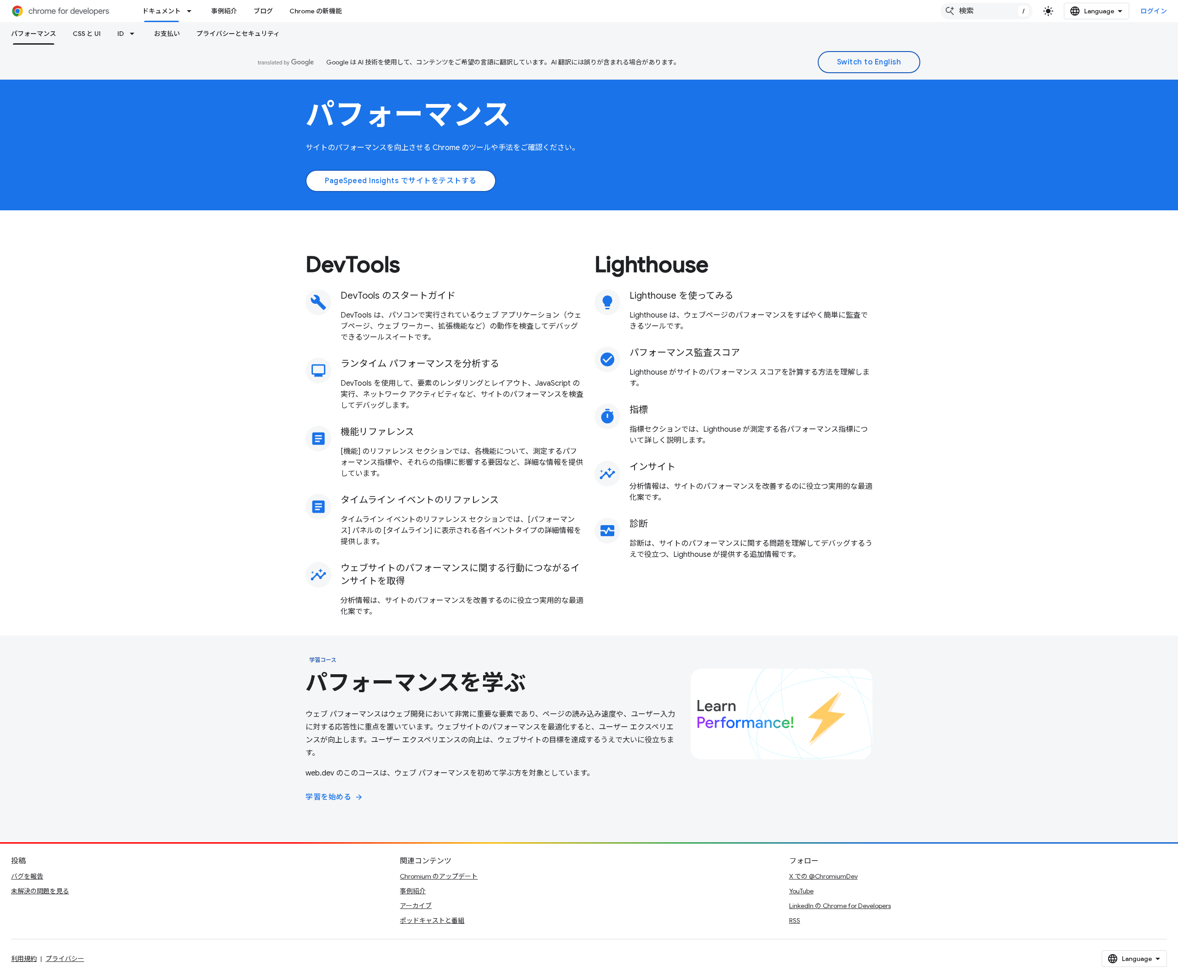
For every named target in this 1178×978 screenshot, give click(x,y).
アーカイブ (416, 906)
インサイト (652, 467)
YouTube (801, 891)
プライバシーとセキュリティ (238, 33)
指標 (638, 410)
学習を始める (334, 797)
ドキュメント (161, 11)
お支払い (167, 33)
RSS (794, 920)
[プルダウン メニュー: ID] (135, 33)
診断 (638, 524)
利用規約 (24, 958)
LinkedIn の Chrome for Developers (840, 906)
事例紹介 (224, 11)
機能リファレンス (377, 432)
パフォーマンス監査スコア (684, 353)
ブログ (263, 11)
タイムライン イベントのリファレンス (420, 500)
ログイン (1153, 11)
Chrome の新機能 (315, 11)
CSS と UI (87, 33)
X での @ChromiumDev (823, 876)
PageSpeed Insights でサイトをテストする (401, 180)
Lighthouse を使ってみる (681, 295)
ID (120, 33)
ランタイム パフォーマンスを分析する (420, 364)
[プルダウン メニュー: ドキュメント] (192, 11)
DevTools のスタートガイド (398, 295)
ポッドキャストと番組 (432, 920)
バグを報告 (27, 876)
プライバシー (65, 958)
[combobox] (987, 11)
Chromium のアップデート (439, 876)
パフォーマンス (33, 33)
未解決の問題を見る (40, 891)
